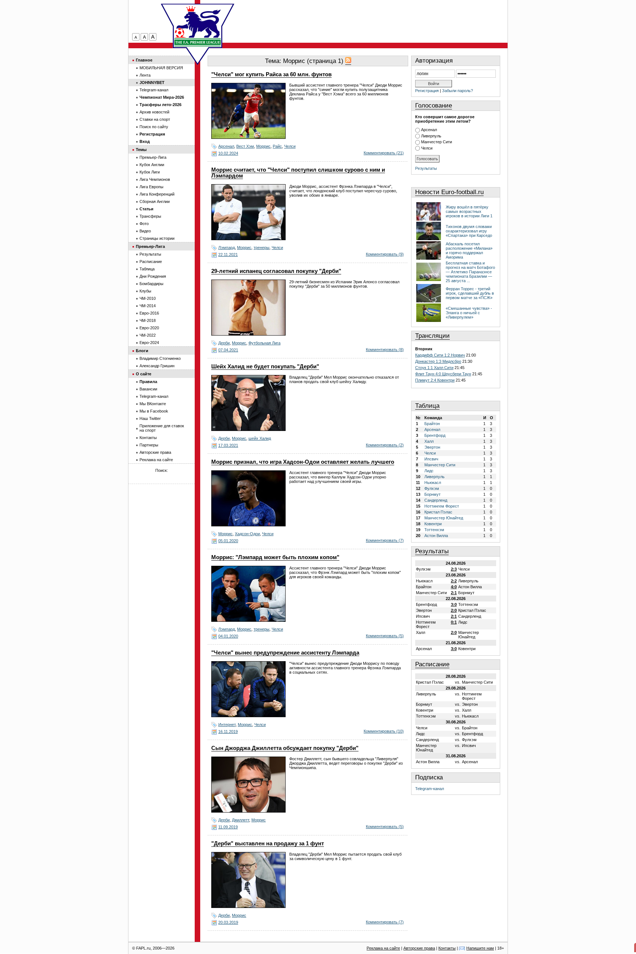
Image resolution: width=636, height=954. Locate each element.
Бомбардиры (151, 283)
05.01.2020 (228, 541)
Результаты (426, 168)
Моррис (263, 146)
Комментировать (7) (385, 540)
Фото (144, 223)
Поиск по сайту (153, 126)
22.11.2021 (228, 254)
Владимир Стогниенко (160, 358)
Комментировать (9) (385, 254)
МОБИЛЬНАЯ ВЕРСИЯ (161, 68)
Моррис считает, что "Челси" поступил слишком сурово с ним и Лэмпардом (298, 173)
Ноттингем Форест (441, 506)
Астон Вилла (436, 535)
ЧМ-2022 (147, 335)
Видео (145, 231)
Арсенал (226, 146)
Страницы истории (156, 238)
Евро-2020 (149, 328)
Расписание (432, 664)
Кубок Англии (151, 164)
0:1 (454, 622)
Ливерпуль (431, 136)
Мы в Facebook (153, 411)
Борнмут (432, 494)
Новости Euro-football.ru (449, 192)
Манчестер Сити (436, 142)
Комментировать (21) (384, 153)
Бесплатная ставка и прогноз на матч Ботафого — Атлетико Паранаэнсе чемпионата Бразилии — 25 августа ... (470, 272)
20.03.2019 (228, 922)
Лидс (429, 471)
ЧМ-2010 (147, 298)
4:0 (454, 587)
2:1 (454, 592)
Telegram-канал (429, 788)
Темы (141, 149)
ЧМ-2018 (147, 320)
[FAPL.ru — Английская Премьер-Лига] (197, 26)
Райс (277, 146)
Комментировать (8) (385, 349)
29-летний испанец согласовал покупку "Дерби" (276, 271)
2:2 (454, 581)
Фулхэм (431, 488)
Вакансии (148, 389)
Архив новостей (154, 112)
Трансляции (432, 335)
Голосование (433, 105)
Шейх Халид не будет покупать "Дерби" (265, 366)
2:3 (454, 569)
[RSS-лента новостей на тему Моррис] (348, 61)
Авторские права (155, 452)
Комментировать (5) (385, 636)
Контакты (148, 437)
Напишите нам (480, 948)
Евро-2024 (149, 342)
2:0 (454, 610)
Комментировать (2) (385, 445)
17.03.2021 (228, 445)
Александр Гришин (156, 366)
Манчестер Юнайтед (443, 518)
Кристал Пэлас (438, 512)
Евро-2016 (149, 313)
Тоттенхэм (434, 529)
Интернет (227, 724)
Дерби (224, 343)
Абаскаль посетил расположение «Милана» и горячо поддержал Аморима (469, 250)
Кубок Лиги (149, 172)
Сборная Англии (154, 201)
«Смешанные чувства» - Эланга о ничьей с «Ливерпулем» (469, 312)
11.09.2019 (228, 827)
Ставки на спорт (154, 119)
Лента (145, 75)
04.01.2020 (228, 636)
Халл (429, 441)
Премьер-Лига (152, 157)
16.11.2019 (228, 731)
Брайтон (432, 423)
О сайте (143, 374)
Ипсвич (431, 459)
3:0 (454, 604)
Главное (144, 60)
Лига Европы (151, 187)
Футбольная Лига (264, 343)
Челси (290, 146)
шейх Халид (259, 438)
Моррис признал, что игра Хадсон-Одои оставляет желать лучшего (302, 462)
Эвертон (432, 447)
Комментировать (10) (384, 731)
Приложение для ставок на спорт (161, 428)
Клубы (145, 291)
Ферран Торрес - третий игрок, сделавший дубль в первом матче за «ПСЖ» (470, 293)
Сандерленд (435, 500)
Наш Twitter (150, 418)
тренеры (261, 247)
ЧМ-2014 (147, 306)
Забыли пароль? (457, 90)
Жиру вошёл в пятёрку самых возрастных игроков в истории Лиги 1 (469, 211)
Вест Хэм (245, 146)
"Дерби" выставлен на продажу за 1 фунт (267, 843)
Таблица (427, 405)
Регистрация (427, 90)
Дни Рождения (152, 276)
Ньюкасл (432, 482)
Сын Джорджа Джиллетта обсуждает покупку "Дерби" (284, 748)
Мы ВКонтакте (152, 403)
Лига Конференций (156, 194)
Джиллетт (240, 820)
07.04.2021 (228, 350)
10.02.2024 (228, 153)
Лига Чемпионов (154, 179)
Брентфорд (434, 435)
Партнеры (148, 445)
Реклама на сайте (156, 459)
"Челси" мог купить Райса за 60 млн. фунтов (271, 74)
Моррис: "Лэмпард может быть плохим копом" (275, 557)
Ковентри (433, 524)
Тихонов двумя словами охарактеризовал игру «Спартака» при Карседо (469, 231)
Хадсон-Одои (247, 534)
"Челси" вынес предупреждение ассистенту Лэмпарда (285, 653)
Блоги (142, 350)
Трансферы (150, 216)
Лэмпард (226, 247)
